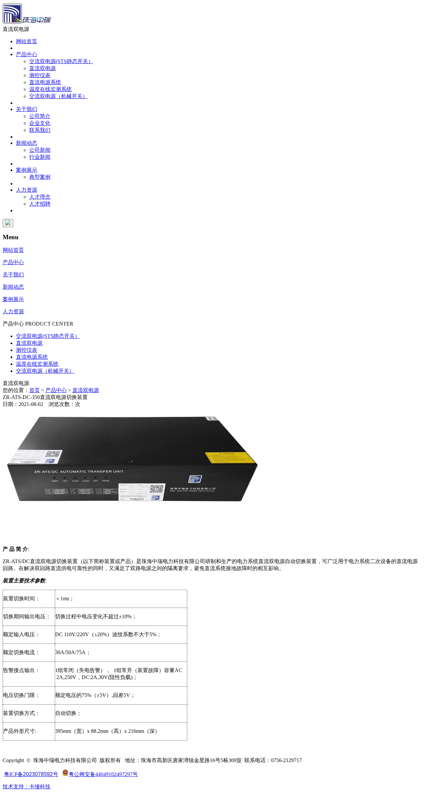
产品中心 (26, 54)
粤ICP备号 (31, 774)
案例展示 (26, 170)
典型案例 (39, 177)
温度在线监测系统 (50, 89)
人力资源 (26, 190)
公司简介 (39, 116)
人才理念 (39, 197)
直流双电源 (42, 68)
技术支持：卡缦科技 (26, 786)
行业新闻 (39, 157)
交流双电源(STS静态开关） (61, 61)
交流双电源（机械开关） (58, 96)
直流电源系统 (45, 82)
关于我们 (26, 109)
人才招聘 (39, 204)
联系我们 (39, 130)
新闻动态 (26, 143)
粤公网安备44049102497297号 (103, 774)
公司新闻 (39, 150)
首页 (34, 390)
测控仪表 (39, 75)
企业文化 (39, 123)
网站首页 (26, 41)
